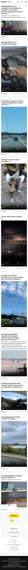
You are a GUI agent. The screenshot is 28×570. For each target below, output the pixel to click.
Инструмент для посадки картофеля (10, 160)
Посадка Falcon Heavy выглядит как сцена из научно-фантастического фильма (12, 277)
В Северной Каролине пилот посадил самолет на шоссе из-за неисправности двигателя (12, 386)
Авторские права (14, 548)
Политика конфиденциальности (14, 544)
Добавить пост (14, 528)
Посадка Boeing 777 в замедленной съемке (10, 43)
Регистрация (14, 540)
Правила (14, 542)
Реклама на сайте (14, 550)
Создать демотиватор (14, 532)
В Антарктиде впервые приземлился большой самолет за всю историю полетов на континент (10, 336)
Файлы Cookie (14, 546)
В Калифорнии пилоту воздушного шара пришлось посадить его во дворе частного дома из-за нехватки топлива (12, 9)
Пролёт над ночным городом (11, 217)
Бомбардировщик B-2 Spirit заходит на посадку (10, 418)
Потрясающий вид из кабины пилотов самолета (11, 476)
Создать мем (14, 536)
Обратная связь (11, 564)
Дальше (14, 515)
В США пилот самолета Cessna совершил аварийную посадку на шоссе (12, 102)
